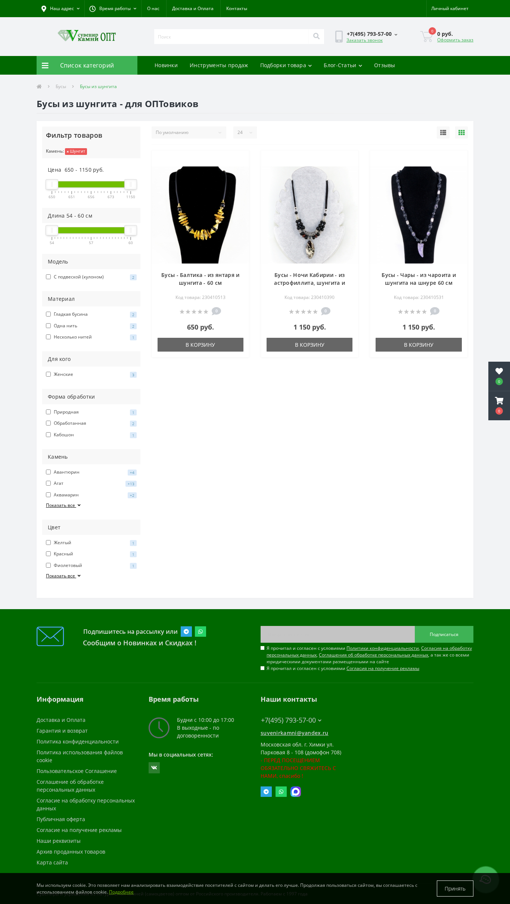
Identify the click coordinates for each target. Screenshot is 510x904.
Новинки (166, 65)
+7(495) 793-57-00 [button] (288, 720)
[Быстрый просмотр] (237, 172)
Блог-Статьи (340, 65)
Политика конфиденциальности (78, 741)
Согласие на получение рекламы (79, 829)
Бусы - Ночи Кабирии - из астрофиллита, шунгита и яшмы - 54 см (309, 282)
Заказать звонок (364, 40)
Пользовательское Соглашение (77, 770)
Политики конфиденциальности (382, 648)
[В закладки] (237, 160)
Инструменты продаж (219, 65)
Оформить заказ (455, 40)
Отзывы (384, 65)
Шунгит (77, 151)
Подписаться (444, 634)
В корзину (200, 344)
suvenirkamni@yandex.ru (295, 732)
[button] (112, 8)
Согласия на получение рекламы (382, 668)
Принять (455, 888)
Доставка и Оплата (193, 8)
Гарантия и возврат (62, 730)
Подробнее (121, 892)
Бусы (61, 86)
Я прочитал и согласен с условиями (343, 668)
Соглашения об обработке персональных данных (373, 655)
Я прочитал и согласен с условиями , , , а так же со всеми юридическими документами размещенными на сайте (369, 655)
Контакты (236, 8)
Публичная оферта (61, 819)
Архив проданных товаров (71, 851)
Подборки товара (283, 65)
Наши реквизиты (59, 840)
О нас (153, 8)
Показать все (61, 505)
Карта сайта (52, 862)
